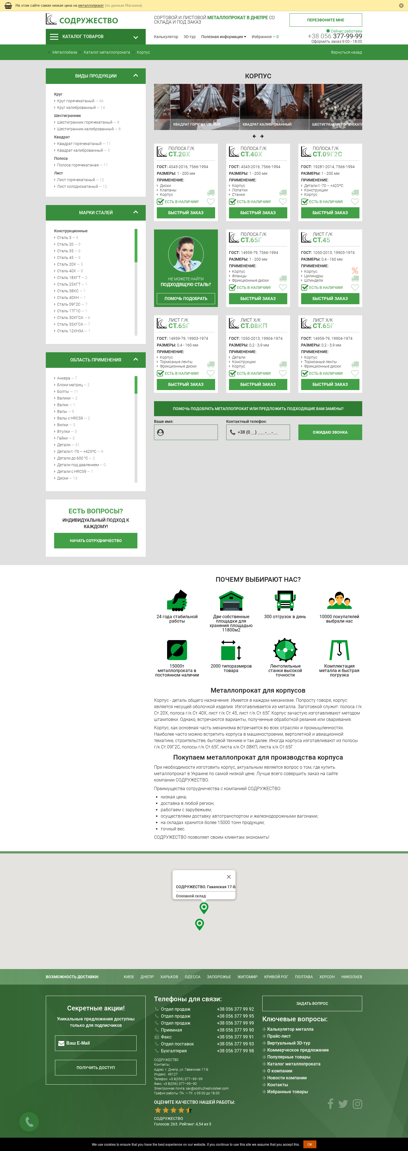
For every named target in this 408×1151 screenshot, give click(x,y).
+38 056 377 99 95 (235, 1016)
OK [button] (310, 1144)
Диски (62, 478)
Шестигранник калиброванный (85, 129)
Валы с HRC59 (70, 418)
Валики (63, 398)
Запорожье (219, 977)
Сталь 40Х (66, 271)
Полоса (61, 158)
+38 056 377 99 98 (235, 1050)
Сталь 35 (65, 251)
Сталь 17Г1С (68, 311)
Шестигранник (67, 115)
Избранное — (265, 36)
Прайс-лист (279, 1036)
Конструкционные (71, 231)
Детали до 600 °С (72, 458)
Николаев (351, 977)
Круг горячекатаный (75, 101)
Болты (63, 391)
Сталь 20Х (66, 264)
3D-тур (190, 36)
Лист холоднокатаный (77, 186)
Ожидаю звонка (330, 432)
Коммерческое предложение (298, 1050)
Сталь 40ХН (68, 297)
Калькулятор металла (290, 1029)
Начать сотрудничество (96, 540)
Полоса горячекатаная (78, 165)
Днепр (147, 977)
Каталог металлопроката (294, 1064)
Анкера (63, 378)
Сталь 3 (64, 237)
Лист (58, 173)
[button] (204, 908)
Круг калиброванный (76, 107)
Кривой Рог (276, 977)
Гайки (62, 438)
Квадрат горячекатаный (79, 143)
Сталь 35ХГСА (70, 324)
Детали (63, 445)
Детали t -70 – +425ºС (76, 451)
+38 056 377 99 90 (235, 1030)
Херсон (327, 977)
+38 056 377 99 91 (235, 1037)
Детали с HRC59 (71, 471)
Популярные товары (289, 1057)
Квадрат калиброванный (80, 150)
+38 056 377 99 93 (235, 1044)
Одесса (192, 977)
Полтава (304, 977)
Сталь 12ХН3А (70, 331)
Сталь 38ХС (68, 291)
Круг (58, 94)
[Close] (229, 876)
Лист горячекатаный (76, 180)
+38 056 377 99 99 (235, 1023)
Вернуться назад (346, 52)
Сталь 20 (65, 244)
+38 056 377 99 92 (235, 1009)
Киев (129, 977)
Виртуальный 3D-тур (288, 1043)
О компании (279, 1071)
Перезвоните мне (325, 20)
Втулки (63, 431)
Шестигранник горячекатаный (84, 122)
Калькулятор (166, 36)
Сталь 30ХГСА (70, 317)
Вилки (62, 425)
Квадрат (62, 137)
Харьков (169, 977)
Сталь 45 (65, 257)
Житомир (248, 977)
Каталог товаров (83, 36)
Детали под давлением (78, 465)
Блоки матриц (70, 385)
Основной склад (191, 896)
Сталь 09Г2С (68, 304)
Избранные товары (287, 1092)
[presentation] (254, 136)
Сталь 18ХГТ (68, 277)
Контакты (277, 1085)
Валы (62, 411)
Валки (62, 405)
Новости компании (287, 1078)
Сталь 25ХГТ (68, 284)
